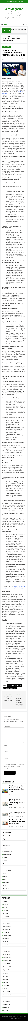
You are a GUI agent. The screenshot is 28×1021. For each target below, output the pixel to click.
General (5, 864)
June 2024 (5, 976)
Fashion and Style (7, 851)
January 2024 (6, 991)
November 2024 (7, 960)
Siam (12, 816)
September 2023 (7, 1004)
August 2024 (6, 970)
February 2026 (6, 920)
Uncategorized (6, 892)
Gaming (5, 860)
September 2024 (7, 967)
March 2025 (6, 948)
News (4, 873)
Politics (5, 876)
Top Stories (6, 885)
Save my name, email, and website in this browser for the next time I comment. (14, 766)
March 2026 (6, 917)
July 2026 (5, 904)
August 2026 (6, 901)
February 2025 (6, 951)
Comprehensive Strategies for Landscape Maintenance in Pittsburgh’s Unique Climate (12, 1)
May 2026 (5, 910)
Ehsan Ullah (7, 58)
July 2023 (5, 1010)
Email (6, 751)
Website (6, 758)
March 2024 (6, 985)
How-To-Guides (7, 870)
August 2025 (6, 938)
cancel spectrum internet (14, 685)
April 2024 (5, 982)
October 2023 (6, 1001)
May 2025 (5, 945)
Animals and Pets (7, 835)
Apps (4, 839)
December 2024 (7, 957)
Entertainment (6, 845)
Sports (4, 879)
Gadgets (5, 857)
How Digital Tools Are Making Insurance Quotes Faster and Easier (17, 821)
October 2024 (6, 963)
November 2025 (7, 929)
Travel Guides (6, 889)
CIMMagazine (14, 9)
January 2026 (6, 923)
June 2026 (5, 907)
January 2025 (6, 954)
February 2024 (6, 988)
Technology (6, 46)
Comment (7, 726)
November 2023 (7, 998)
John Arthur (13, 794)
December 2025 (7, 926)
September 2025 (7, 935)
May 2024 (5, 979)
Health (4, 867)
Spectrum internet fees (9, 688)
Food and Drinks (7, 854)
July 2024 (5, 973)
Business (5, 842)
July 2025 (5, 942)
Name (6, 745)
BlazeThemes (17, 1018)
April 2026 (5, 913)
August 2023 (6, 1007)
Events (4, 848)
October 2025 (6, 932)
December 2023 (7, 995)
